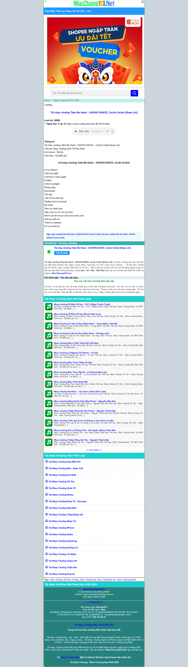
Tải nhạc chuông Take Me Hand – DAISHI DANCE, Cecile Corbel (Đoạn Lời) (94, 112)
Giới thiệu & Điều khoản (94, 597)
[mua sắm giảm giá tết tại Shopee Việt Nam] (94, 83)
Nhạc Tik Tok (73, 11)
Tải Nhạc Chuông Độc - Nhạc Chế (66, 468)
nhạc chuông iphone (126, 579)
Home (47, 100)
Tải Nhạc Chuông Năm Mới (62, 508)
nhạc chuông (56, 579)
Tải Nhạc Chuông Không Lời (63, 547)
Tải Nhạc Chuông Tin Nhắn (62, 554)
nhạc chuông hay (88, 579)
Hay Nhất (50, 11)
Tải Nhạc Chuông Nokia (61, 534)
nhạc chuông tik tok (106, 579)
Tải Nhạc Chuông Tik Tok (61, 481)
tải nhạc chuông (71, 579)
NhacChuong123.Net (94, 589)
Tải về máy (62, 253)
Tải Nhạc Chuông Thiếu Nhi (63, 567)
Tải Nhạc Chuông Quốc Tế (62, 488)
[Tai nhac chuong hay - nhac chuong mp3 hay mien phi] (94, 6)
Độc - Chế (86, 11)
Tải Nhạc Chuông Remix (61, 494)
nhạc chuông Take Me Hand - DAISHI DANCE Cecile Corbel (76, 234)
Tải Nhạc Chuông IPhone (61, 528)
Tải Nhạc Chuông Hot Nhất (62, 475)
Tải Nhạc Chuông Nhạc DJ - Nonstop (67, 501)
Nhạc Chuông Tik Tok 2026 (66, 100)
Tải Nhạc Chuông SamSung (63, 541)
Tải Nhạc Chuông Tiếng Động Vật (66, 514)
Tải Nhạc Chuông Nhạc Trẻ (62, 521)
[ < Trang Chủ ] (94, 602)
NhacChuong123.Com (62, 273)
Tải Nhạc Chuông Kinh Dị (62, 574)
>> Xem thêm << (94, 450)
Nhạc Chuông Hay (70, 657)
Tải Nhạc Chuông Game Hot (63, 561)
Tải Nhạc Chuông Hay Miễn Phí (64, 461)
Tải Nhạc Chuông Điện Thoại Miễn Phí (94, 625)
